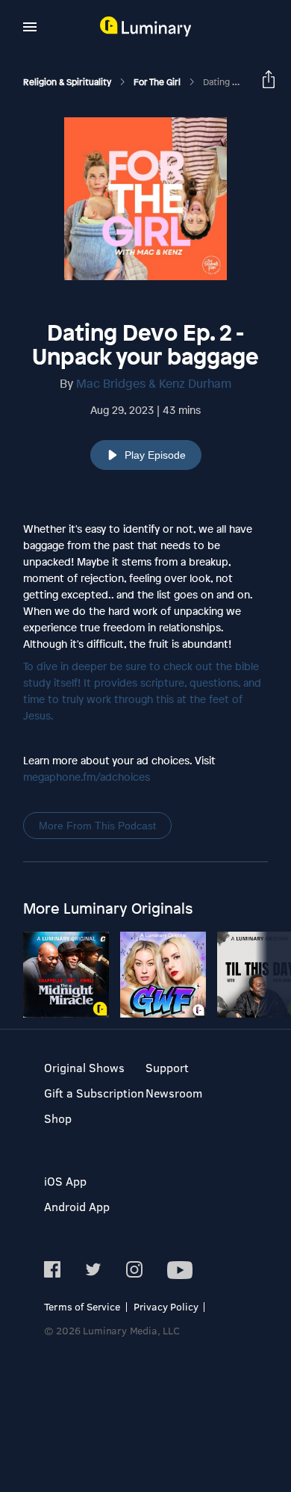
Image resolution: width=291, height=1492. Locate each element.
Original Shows (84, 1067)
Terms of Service (82, 1306)
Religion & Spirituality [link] (68, 82)
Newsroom (174, 1093)
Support (167, 1067)
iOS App (65, 1181)
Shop (58, 1118)
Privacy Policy (166, 1306)
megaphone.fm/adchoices (86, 777)
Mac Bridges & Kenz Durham (153, 383)
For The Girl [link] (158, 82)
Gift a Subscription (94, 1093)
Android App (77, 1206)
